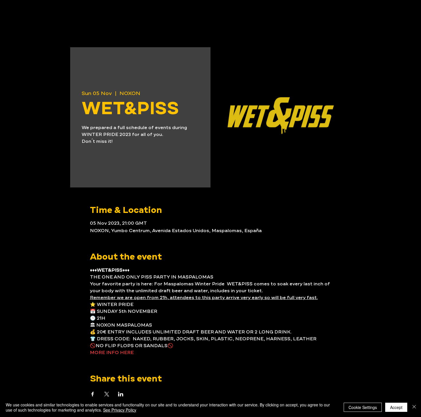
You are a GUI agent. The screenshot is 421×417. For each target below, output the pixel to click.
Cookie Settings (363, 407)
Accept (396, 407)
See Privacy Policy (119, 410)
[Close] (414, 407)
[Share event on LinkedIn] (120, 394)
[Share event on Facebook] (92, 394)
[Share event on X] (106, 394)
